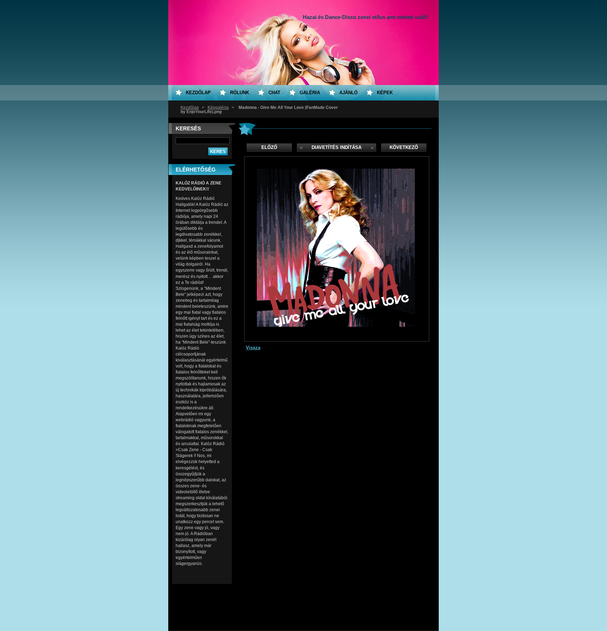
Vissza (253, 347)
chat (274, 92)
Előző (269, 147)
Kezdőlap (190, 107)
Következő (404, 147)
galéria (310, 92)
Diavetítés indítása (336, 147)
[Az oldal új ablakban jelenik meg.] (336, 325)
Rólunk (239, 92)
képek (385, 92)
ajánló (348, 92)
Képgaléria (218, 107)
